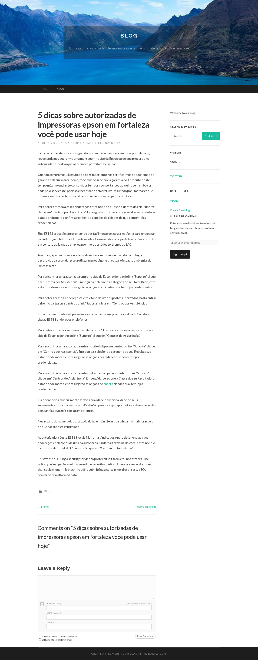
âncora (108, 384)
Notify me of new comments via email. (59, 636)
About (61, 88)
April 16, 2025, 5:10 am (53, 142)
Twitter (176, 176)
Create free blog (180, 210)
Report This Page (145, 506)
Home (45, 88)
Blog (129, 36)
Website (50, 622)
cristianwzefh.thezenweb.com (96, 142)
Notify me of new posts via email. (56, 640)
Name (54, 613)
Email (54, 603)
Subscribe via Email (183, 216)
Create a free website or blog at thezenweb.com (128, 653)
